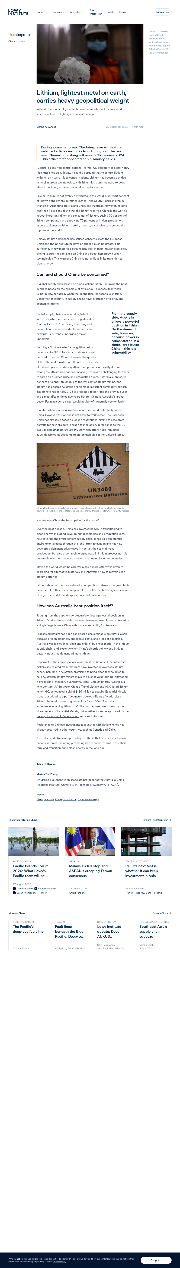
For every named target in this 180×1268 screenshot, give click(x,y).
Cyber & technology (88, 799)
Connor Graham (47, 888)
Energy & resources (65, 799)
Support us (162, 12)
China (11, 41)
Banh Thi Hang (154, 892)
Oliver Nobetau (25, 888)
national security (48, 324)
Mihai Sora (120, 948)
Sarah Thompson (26, 892)
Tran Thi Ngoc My (134, 892)
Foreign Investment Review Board (58, 716)
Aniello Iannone (77, 892)
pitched (65, 420)
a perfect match (72, 696)
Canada (97, 729)
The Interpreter (96, 12)
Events (110, 12)
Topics (40, 12)
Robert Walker (147, 948)
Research (57, 12)
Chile (111, 729)
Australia (105, 377)
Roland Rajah (146, 944)
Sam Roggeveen (106, 944)
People (122, 12)
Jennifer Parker (105, 948)
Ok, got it (156, 1260)
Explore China (160, 913)
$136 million (83, 691)
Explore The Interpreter (155, 819)
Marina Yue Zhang (46, 126)
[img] (14, 888)
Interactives (76, 12)
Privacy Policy (59, 1261)
